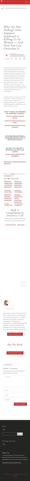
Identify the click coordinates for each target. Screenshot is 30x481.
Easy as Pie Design (14, 474)
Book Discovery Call (15, 334)
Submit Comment (20, 404)
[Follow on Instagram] (19, 339)
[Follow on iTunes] (22, 339)
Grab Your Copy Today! (15, 352)
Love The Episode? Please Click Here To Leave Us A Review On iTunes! (15, 137)
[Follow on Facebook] (13, 339)
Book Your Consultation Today (11, 462)
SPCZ (13, 174)
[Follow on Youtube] (16, 339)
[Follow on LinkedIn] (8, 339)
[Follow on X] (10, 339)
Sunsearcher (8, 175)
